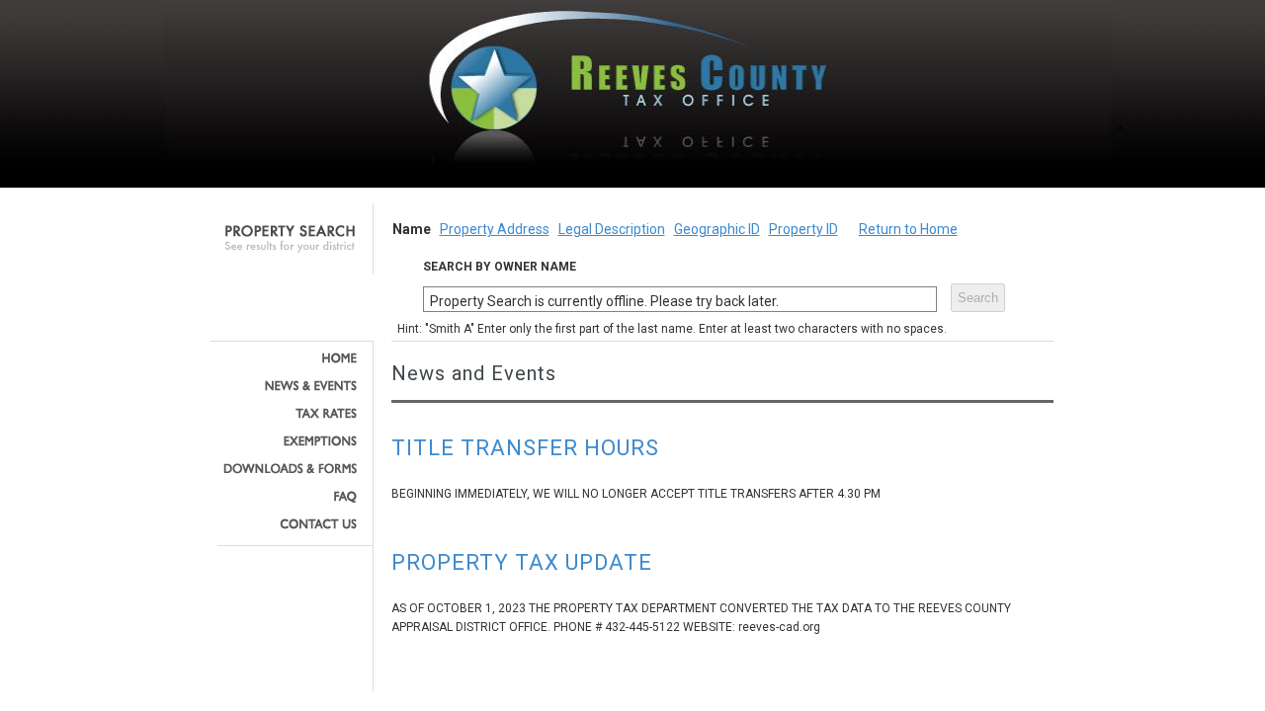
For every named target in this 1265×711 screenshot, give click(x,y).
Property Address (494, 229)
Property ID (803, 229)
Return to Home (908, 229)
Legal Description (611, 229)
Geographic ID (717, 229)
